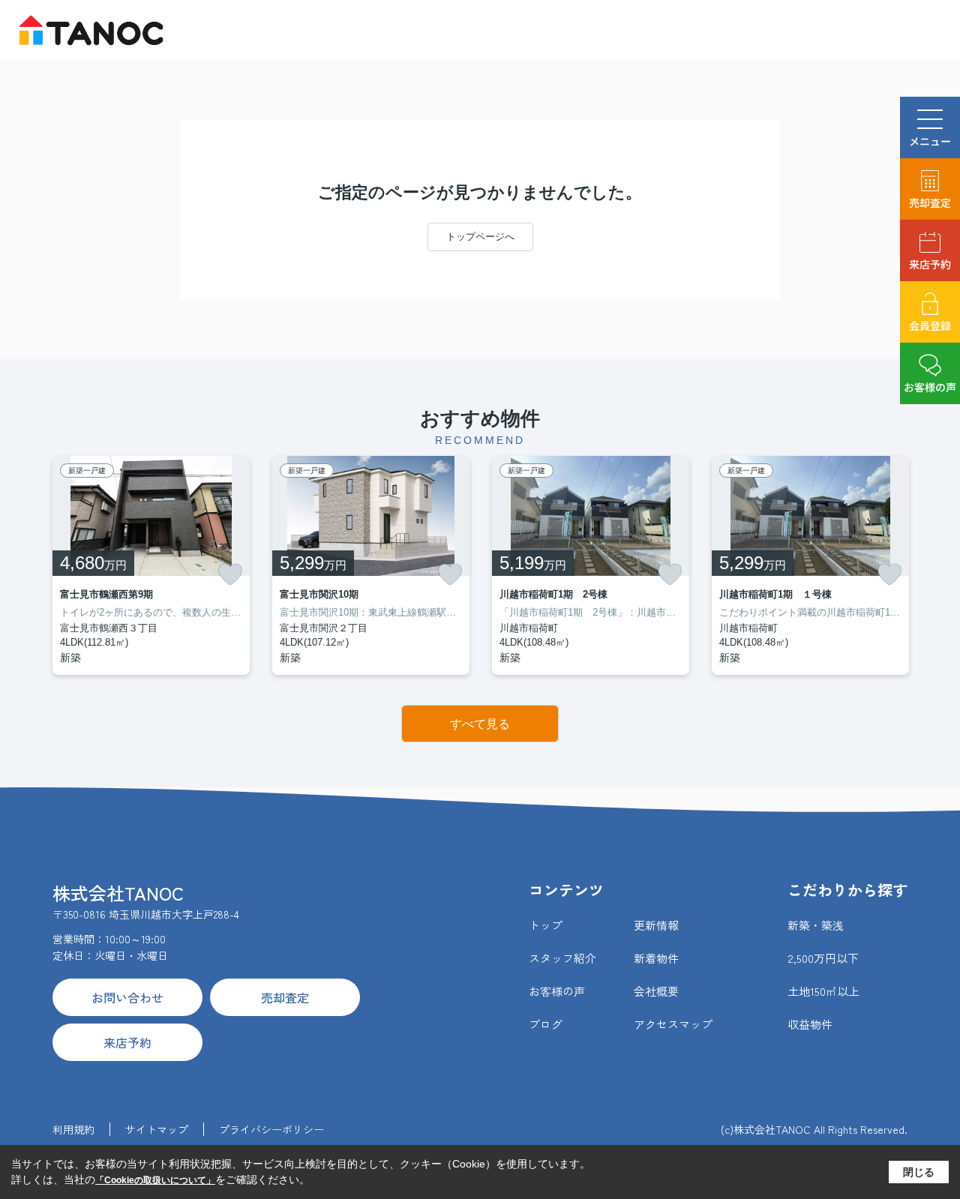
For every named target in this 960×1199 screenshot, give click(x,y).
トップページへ (480, 236)
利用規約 (73, 1129)
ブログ (545, 1024)
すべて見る (480, 724)
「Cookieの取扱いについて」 (155, 1180)
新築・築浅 (816, 925)
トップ (545, 925)
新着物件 (656, 958)
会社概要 (656, 991)
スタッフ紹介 (562, 958)
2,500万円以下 (823, 958)
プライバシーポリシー (271, 1129)
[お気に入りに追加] (230, 574)
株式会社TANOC (118, 893)
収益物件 (810, 1024)
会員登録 (930, 325)
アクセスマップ (673, 1024)
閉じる (918, 1172)
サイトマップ (156, 1129)
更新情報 (656, 925)
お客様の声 (930, 386)
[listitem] (151, 565)
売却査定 (930, 202)
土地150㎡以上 (824, 991)
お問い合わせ (128, 997)
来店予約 (930, 263)
